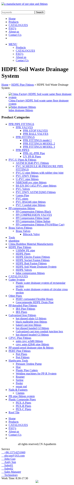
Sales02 (7, 468)
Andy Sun (8, 462)
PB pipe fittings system (22, 396)
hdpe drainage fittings (21, 110)
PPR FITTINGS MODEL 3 (39, 146)
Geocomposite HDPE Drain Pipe (35, 302)
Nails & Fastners (18, 389)
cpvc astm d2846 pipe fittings (32, 344)
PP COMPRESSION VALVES (34, 214)
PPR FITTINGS (25, 137)
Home (12, 18)
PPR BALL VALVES (35, 133)
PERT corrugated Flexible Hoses (34, 299)
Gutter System (17, 279)
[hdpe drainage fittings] (22, 107)
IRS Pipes (21, 311)
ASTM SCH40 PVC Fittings (32, 162)
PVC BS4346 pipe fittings (31, 201)
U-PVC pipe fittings (27, 179)
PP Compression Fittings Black (33, 211)
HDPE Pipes (23, 253)
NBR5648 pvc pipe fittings (31, 182)
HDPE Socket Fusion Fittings (33, 260)
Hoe (18, 367)
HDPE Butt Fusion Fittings (31, 263)
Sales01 (7, 465)
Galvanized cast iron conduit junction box (39, 331)
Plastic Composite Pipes (22, 399)
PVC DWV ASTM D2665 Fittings (36, 192)
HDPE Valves (24, 269)
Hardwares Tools (18, 360)
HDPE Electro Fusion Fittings (33, 256)
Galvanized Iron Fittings (22, 315)
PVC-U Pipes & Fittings (22, 159)
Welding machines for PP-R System (36, 373)
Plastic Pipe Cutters (27, 370)
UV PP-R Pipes (32, 156)
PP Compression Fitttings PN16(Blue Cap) (40, 224)
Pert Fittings (22, 357)
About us (14, 31)
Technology (9, 475)
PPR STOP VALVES (35, 130)
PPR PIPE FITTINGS (21, 124)
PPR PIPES (22, 150)
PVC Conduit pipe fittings (30, 205)
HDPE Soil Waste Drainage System (36, 266)
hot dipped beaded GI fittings (32, 334)
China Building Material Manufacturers (31, 243)
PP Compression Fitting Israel (32, 218)
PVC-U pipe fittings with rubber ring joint (39, 172)
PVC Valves (23, 188)
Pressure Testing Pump (29, 363)
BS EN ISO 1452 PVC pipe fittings (36, 185)
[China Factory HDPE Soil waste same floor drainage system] (41, 97)
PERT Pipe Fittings (20, 350)
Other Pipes (15, 295)
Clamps (20, 392)
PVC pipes (22, 198)
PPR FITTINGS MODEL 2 (39, 143)
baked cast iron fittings (28, 324)
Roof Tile (14, 412)
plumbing (14, 240)
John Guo (8, 458)
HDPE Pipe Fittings (22, 84)
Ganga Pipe (22, 195)
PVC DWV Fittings (27, 175)
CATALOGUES (18, 25)
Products (13, 21)
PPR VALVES (24, 127)
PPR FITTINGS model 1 (37, 140)
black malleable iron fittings (31, 321)
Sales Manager (11, 471)
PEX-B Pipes (23, 405)
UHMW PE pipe (25, 250)
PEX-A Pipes (23, 402)
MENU (13, 44)
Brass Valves (23, 231)
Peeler (19, 383)
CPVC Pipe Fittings (20, 337)
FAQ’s (12, 28)
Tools (12, 237)
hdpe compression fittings (30, 273)
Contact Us (15, 34)
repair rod (21, 386)
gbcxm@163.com (13, 455)
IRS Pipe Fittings (25, 308)
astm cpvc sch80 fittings (29, 341)
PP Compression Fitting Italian (33, 221)
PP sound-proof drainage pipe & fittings (31, 347)
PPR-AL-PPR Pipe (34, 153)
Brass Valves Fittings (20, 227)
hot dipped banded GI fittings (32, 328)
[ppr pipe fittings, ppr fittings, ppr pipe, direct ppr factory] (24, 3)
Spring (19, 380)
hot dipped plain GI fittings (31, 318)
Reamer (20, 376)
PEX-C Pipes (23, 409)
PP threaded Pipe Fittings (23, 305)
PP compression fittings (22, 208)
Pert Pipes (21, 354)
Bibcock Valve (31, 234)
